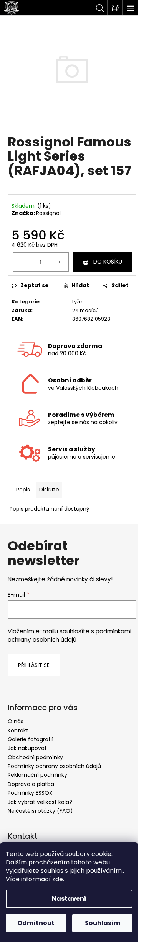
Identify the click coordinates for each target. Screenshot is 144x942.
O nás (15, 721)
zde (57, 879)
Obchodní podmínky (35, 757)
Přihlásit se (34, 665)
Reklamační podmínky (37, 775)
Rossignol (48, 213)
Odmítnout (36, 923)
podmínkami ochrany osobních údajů (69, 635)
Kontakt (18, 730)
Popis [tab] (23, 489)
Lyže (77, 301)
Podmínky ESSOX (30, 793)
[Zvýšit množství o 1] (59, 262)
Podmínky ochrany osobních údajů (54, 766)
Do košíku (107, 261)
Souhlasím (102, 923)
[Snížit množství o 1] (22, 262)
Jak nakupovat (27, 748)
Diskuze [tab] (49, 489)
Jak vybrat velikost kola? (40, 802)
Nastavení (69, 898)
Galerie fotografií (30, 739)
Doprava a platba (31, 784)
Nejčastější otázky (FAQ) (40, 811)
